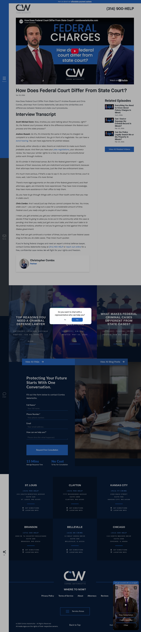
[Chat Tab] (70, 316)
